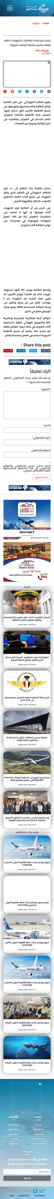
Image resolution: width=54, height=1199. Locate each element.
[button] (10, 8)
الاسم (47, 425)
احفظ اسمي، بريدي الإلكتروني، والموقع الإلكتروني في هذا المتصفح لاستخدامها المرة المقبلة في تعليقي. (27, 468)
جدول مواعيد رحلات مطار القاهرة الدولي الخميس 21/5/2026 (27, 983)
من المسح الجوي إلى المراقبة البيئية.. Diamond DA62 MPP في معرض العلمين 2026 (27, 778)
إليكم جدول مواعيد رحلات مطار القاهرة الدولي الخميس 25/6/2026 (27, 903)
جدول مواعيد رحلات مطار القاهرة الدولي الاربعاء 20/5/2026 (27, 1024)
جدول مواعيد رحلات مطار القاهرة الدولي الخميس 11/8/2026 (27, 863)
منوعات (35, 23)
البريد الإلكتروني (41, 438)
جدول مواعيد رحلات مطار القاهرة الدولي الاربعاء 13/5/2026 (27, 1064)
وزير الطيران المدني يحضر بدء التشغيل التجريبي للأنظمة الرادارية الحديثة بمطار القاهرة (27, 819)
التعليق (45, 389)
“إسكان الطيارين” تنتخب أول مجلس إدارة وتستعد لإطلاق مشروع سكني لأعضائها (26, 618)
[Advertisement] (27, 156)
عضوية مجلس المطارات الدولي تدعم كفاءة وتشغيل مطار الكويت (27, 738)
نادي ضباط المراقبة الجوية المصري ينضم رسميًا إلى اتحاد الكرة (27, 698)
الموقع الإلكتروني (41, 450)
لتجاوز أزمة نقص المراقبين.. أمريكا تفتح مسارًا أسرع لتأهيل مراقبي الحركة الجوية (27, 658)
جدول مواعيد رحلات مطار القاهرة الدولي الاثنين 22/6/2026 (27, 943)
